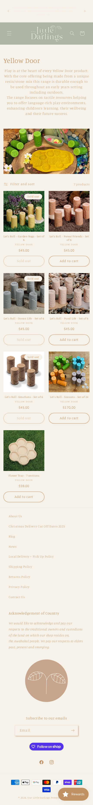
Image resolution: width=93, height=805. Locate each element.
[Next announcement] (85, 11)
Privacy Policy (19, 587)
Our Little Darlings (38, 797)
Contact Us (17, 597)
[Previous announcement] (8, 11)
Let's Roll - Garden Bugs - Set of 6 (23, 238)
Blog (12, 536)
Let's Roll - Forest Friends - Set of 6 (69, 238)
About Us (15, 516)
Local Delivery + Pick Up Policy (31, 556)
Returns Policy (19, 576)
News (13, 546)
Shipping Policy (20, 566)
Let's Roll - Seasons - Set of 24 (69, 397)
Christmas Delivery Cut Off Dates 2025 (37, 526)
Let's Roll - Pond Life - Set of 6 (69, 318)
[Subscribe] (73, 730)
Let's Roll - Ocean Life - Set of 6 (24, 318)
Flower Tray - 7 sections (23, 475)
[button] (9, 33)
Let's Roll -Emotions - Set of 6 (24, 397)
